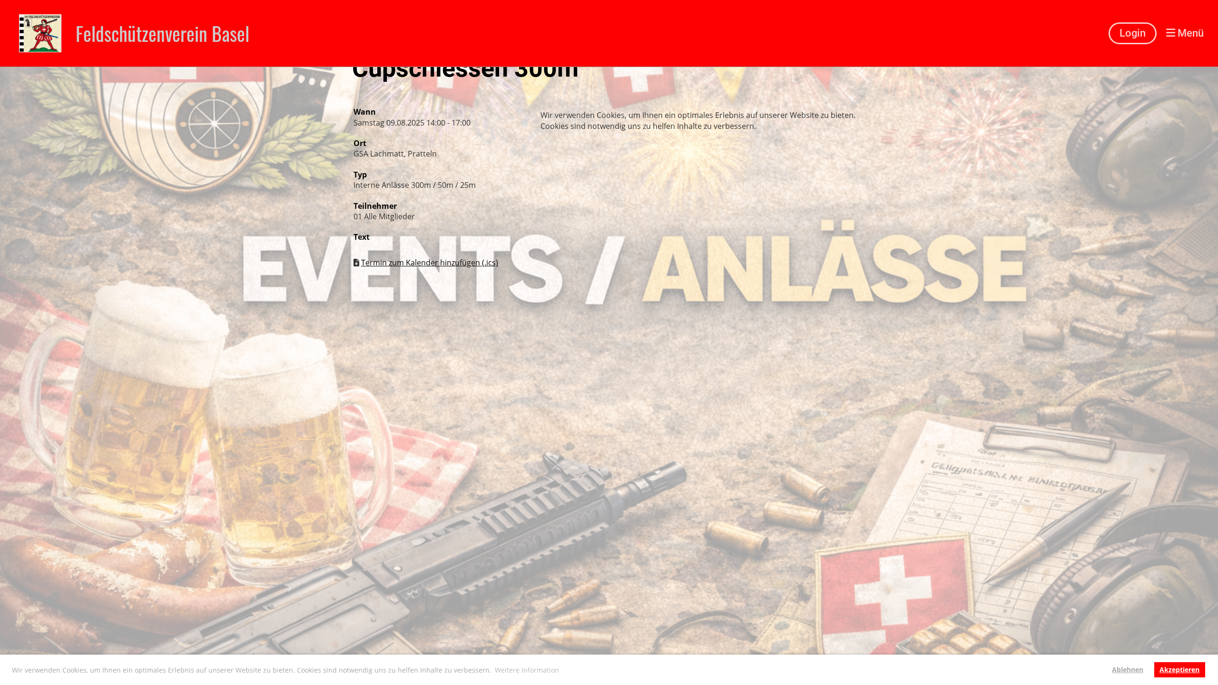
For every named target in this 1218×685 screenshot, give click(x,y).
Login (1133, 33)
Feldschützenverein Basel (162, 33)
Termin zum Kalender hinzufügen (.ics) (429, 262)
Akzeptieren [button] (1179, 669)
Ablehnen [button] (1127, 669)
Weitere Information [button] (527, 670)
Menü (1189, 33)
